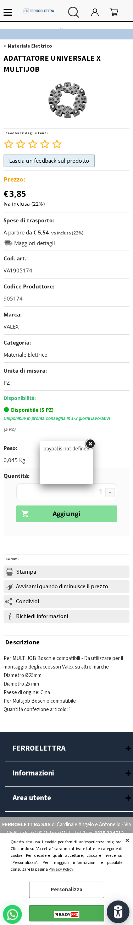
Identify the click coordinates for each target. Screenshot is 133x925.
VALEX (11, 326)
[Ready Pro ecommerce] (66, 914)
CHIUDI (127, 840)
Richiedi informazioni (42, 616)
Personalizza (66, 889)
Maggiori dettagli (34, 243)
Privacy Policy (61, 869)
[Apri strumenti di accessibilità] (118, 911)
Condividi (27, 601)
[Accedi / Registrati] (98, 12)
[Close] (90, 444)
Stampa (26, 572)
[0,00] (118, 12)
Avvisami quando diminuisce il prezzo (62, 586)
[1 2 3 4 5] (66, 492)
